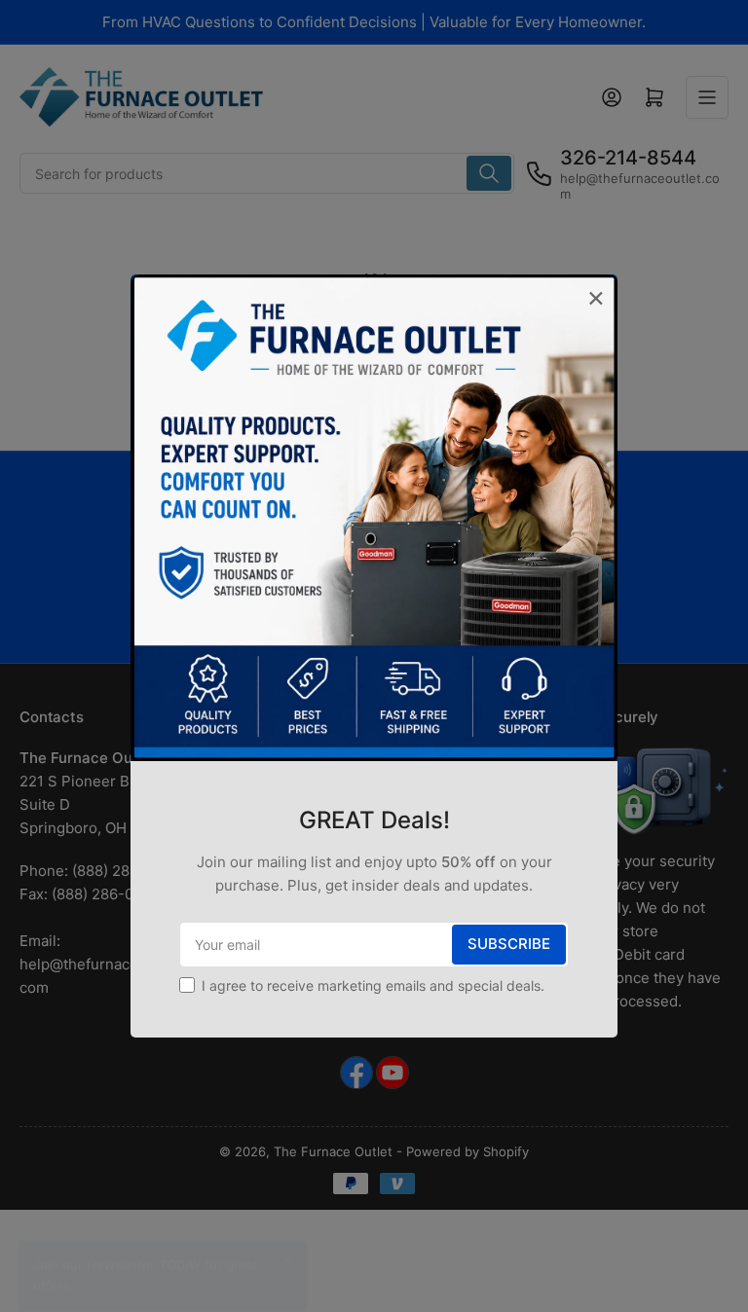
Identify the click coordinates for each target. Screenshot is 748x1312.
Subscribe (509, 943)
